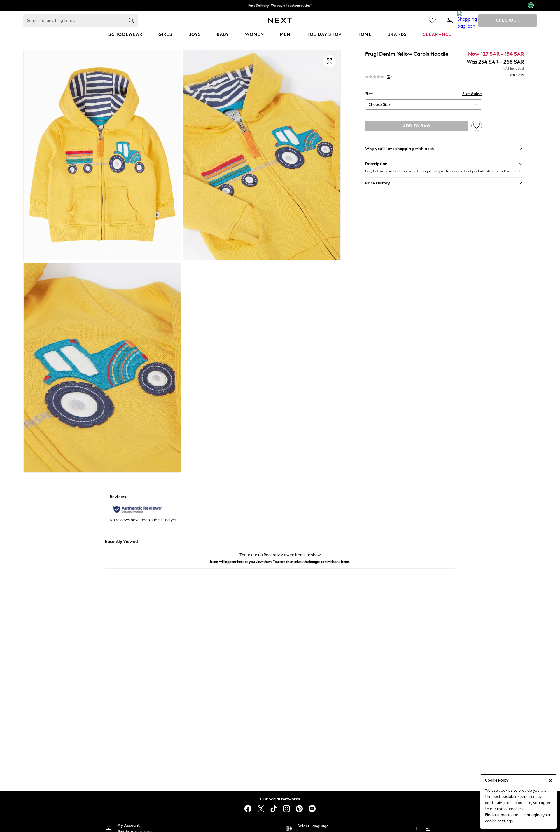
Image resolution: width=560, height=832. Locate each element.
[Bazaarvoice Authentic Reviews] (138, 509)
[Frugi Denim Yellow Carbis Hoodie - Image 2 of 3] (261, 155)
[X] (260, 808)
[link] (449, 20)
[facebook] (248, 808)
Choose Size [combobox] (379, 104)
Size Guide (472, 93)
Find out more (497, 814)
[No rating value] (376, 76)
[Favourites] (432, 20)
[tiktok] (273, 808)
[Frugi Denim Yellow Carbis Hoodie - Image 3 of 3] (102, 367)
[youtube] (312, 808)
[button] (444, 163)
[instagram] (286, 808)
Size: (369, 93)
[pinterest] (299, 808)
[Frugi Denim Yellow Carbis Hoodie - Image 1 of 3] (102, 155)
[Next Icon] (280, 20)
